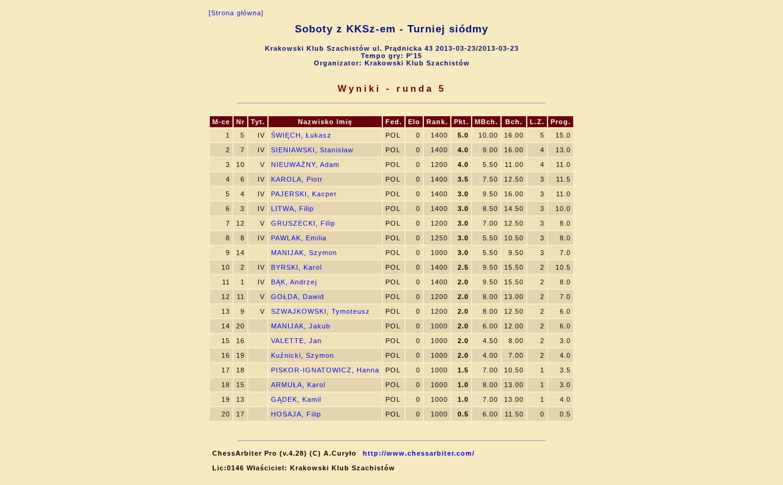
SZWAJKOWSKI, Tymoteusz (320, 311)
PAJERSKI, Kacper (304, 194)
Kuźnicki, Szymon (302, 355)
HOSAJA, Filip (296, 414)
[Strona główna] (236, 13)
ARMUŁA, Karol (298, 384)
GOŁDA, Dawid (297, 296)
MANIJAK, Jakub (300, 326)
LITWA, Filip (292, 208)
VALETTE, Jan (296, 340)
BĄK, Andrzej (294, 282)
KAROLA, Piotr (297, 179)
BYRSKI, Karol (296, 267)
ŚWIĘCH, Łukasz (301, 135)
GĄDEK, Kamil (296, 399)
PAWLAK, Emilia (299, 238)
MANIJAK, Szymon (304, 252)
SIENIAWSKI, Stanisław (312, 150)
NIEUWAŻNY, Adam (305, 164)
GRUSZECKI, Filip (303, 223)
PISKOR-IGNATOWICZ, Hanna (325, 370)
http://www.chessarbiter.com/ (419, 453)
